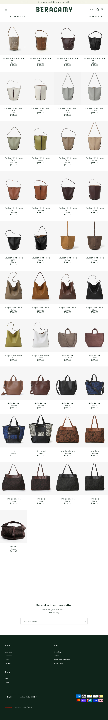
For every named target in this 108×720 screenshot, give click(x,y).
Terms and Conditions (62, 660)
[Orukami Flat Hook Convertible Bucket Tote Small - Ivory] (13, 88)
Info (56, 645)
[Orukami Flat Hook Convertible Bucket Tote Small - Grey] (67, 88)
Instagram (8, 652)
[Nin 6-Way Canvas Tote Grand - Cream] (40, 430)
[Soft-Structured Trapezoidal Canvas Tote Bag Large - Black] (67, 478)
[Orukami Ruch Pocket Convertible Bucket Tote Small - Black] (94, 38)
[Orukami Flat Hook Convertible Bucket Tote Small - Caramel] (13, 187)
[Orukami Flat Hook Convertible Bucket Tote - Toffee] (94, 138)
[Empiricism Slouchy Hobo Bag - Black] (94, 287)
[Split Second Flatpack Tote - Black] (67, 383)
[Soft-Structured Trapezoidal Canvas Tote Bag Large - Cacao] (13, 478)
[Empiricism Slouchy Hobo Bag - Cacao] (67, 287)
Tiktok (7, 660)
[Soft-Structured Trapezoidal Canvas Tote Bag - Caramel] (94, 430)
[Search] (98, 9)
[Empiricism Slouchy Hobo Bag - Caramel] (40, 287)
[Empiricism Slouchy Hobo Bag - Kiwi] (13, 335)
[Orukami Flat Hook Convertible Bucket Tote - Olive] (40, 138)
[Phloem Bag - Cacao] (13, 526)
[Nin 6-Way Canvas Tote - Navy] (13, 430)
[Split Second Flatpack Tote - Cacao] (94, 335)
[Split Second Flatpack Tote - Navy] (94, 383)
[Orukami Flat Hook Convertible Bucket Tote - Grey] (94, 88)
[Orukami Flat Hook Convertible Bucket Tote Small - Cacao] (67, 187)
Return (56, 656)
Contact (8, 682)
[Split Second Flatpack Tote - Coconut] (40, 383)
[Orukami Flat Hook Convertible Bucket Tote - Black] (40, 237)
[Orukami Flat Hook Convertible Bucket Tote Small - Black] (13, 237)
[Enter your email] (85, 621)
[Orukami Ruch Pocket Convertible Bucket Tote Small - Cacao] (67, 38)
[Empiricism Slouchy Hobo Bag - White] (40, 335)
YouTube (8, 663)
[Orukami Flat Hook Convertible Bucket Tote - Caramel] (40, 187)
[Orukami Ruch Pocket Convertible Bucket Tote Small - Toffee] (13, 38)
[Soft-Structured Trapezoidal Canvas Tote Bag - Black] (94, 478)
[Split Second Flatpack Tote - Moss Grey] (67, 335)
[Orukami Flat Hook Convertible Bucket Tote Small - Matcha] (13, 138)
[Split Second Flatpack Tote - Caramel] (13, 383)
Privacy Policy (59, 663)
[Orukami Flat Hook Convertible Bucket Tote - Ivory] (40, 88)
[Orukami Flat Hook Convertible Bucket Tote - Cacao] (94, 187)
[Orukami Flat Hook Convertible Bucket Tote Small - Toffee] (67, 138)
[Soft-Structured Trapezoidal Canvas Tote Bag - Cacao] (40, 478)
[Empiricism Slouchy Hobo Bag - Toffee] (13, 287)
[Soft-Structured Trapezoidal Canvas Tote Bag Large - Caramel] (67, 430)
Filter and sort (18, 16)
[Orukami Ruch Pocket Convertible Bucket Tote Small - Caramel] (40, 38)
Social (8, 645)
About (7, 679)
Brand (8, 672)
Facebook (8, 656)
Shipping (57, 652)
